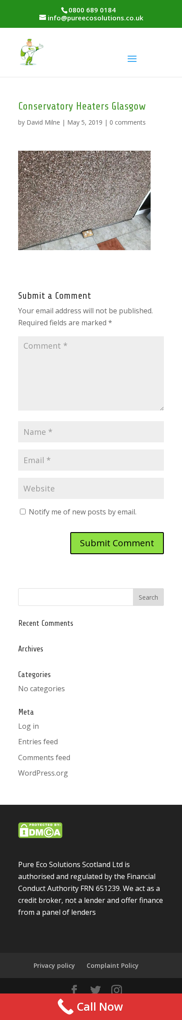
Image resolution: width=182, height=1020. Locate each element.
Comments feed (44, 757)
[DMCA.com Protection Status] (40, 836)
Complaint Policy (113, 965)
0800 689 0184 (92, 9)
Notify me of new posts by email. (82, 512)
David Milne (43, 122)
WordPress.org (43, 773)
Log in (28, 726)
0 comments (128, 122)
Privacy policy (54, 965)
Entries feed (38, 741)
